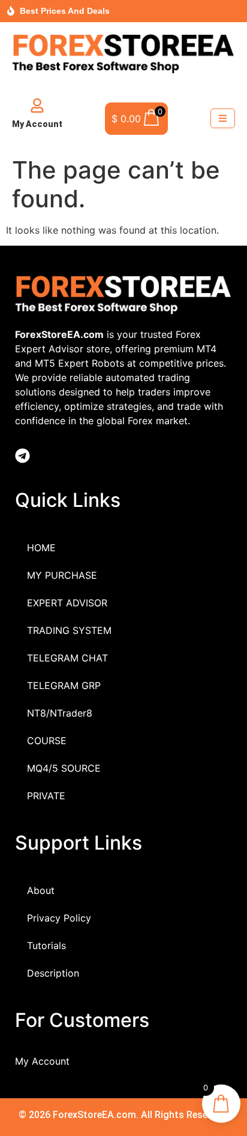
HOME (41, 548)
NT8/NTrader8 (59, 713)
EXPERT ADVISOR (67, 603)
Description (53, 973)
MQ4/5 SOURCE (64, 768)
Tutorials (46, 945)
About (41, 890)
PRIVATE (46, 796)
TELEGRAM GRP (64, 685)
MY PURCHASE (62, 575)
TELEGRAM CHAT (67, 658)
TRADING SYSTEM (69, 630)
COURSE (47, 741)
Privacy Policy (59, 918)
